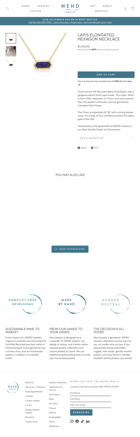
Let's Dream (54, 394)
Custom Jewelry (32, 400)
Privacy (52, 408)
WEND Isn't (54, 426)
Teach (52, 421)
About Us (29, 382)
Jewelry (44, 6)
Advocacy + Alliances (35, 387)
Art (93, 6)
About (108, 6)
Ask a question (92, 138)
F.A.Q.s (28, 405)
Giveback (29, 417)
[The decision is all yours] (114, 304)
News (51, 399)
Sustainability (55, 417)
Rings (26, 6)
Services (102, 11)
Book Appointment (34, 391)
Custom (36, 11)
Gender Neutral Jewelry (32, 411)
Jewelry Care (31, 421)
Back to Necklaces (72, 249)
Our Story (53, 403)
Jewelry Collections (58, 382)
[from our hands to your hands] (70, 304)
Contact (29, 396)
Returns (52, 412)
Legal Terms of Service (56, 388)
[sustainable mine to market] (25, 304)
